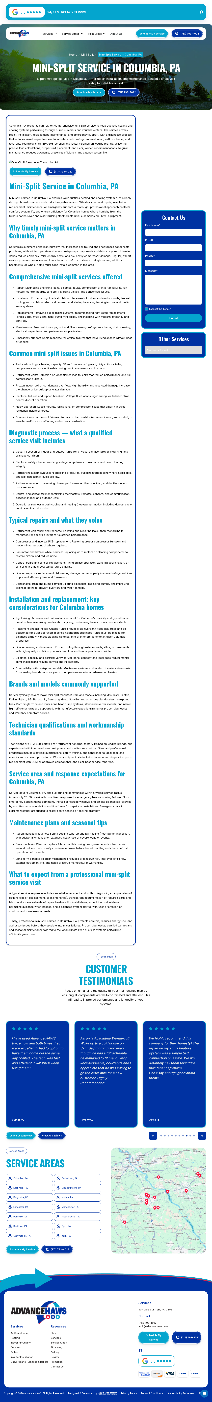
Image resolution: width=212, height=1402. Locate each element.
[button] (49, 34)
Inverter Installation (22, 1357)
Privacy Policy (129, 1393)
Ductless (16, 1347)
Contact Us (57, 1366)
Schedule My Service (152, 33)
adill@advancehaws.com (153, 1326)
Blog (53, 1333)
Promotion (57, 1361)
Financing (56, 1347)
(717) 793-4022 (147, 1322)
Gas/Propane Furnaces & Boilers (29, 1361)
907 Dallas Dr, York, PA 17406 (155, 1309)
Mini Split (87, 54)
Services (56, 1337)
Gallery (55, 1352)
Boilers (15, 1352)
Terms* (167, 308)
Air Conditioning (20, 1333)
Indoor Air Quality (21, 1342)
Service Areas (59, 1342)
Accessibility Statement (181, 1393)
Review (55, 1357)
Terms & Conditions (152, 1393)
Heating (15, 1337)
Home (73, 54)
